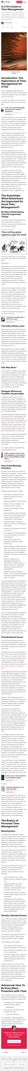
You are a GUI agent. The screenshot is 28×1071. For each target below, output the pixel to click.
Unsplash (14, 73)
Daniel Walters (8, 22)
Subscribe (19, 2)
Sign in (25, 2)
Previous (6, 1052)
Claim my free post (14, 1041)
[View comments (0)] (7, 27)
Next (23, 1052)
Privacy (15, 1059)
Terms (19, 1059)
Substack (6, 1068)
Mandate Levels (20, 422)
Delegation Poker (16, 427)
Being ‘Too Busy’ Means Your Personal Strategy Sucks (14, 666)
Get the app (21, 1064)
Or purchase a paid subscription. (14, 1045)
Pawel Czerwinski (15, 71)
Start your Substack (10, 1064)
